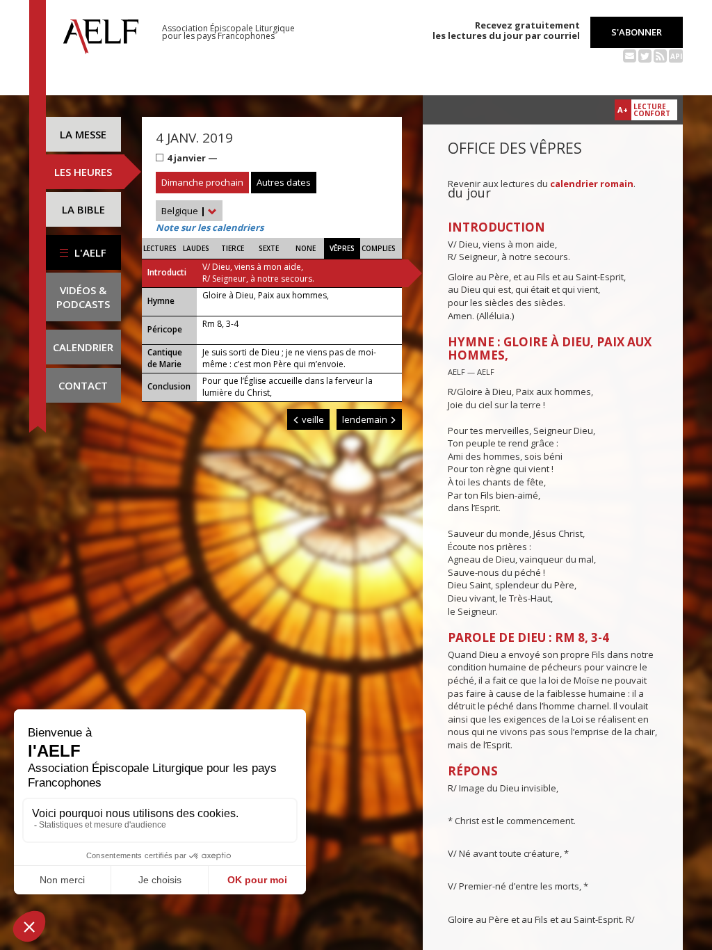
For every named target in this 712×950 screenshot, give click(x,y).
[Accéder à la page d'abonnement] (629, 55)
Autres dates (284, 182)
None (306, 248)
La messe (83, 134)
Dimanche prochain (202, 182)
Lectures (160, 248)
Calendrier (83, 347)
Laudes (196, 248)
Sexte (269, 248)
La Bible (83, 209)
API (676, 56)
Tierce (232, 248)
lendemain (365, 419)
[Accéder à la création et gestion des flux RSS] (660, 55)
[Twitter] (645, 55)
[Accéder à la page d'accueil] (101, 32)
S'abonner (636, 32)
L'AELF (89, 252)
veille (312, 419)
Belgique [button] (183, 210)
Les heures (83, 172)
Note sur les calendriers (210, 227)
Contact (83, 385)
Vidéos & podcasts (83, 297)
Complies (379, 248)
